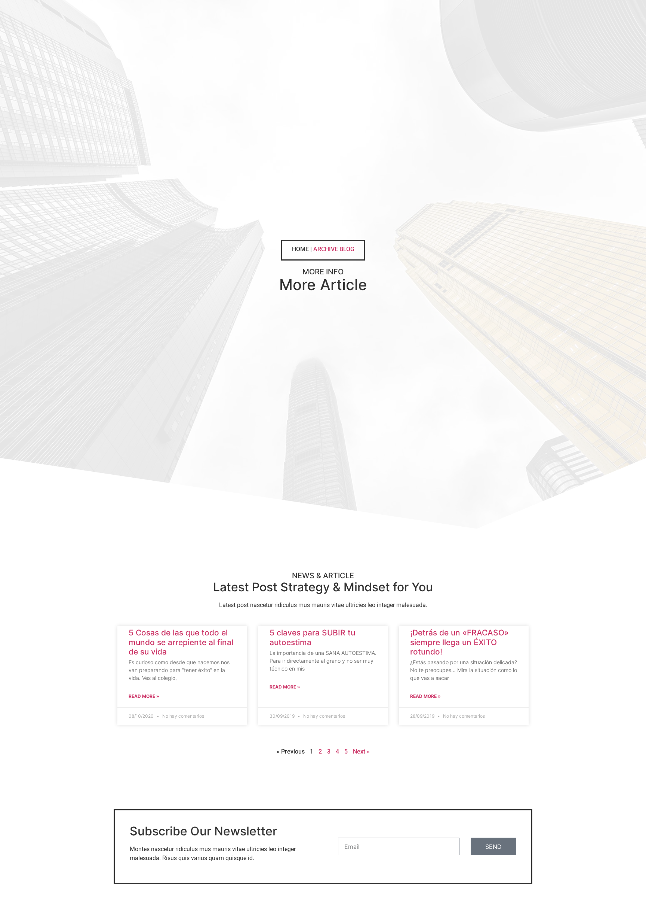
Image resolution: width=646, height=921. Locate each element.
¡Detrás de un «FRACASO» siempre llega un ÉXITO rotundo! (459, 642)
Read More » (144, 696)
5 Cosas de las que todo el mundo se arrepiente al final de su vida (181, 642)
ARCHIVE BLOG (333, 249)
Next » (361, 751)
